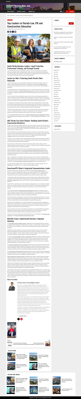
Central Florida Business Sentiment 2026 (57, 390)
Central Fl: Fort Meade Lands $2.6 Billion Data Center (33, 357)
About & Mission (10, 11)
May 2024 (56, 108)
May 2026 (56, 74)
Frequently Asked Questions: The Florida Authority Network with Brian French (34, 390)
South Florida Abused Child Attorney (38, 116)
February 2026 (57, 80)
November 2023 (57, 116)
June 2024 (56, 106)
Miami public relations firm (12, 180)
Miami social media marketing (25, 190)
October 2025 (56, 88)
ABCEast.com (10, 165)
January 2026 (56, 82)
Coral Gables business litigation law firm (17, 223)
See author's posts (22, 316)
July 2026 (56, 72)
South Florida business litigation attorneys (16, 256)
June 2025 (56, 92)
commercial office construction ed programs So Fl (24, 161)
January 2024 (56, 112)
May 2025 (56, 94)
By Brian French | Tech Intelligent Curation (15, 29)
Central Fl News (57, 129)
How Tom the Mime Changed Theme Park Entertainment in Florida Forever (33, 366)
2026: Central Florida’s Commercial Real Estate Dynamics (11, 366)
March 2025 (56, 96)
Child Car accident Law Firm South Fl (21, 116)
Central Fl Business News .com (18, 5)
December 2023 (57, 114)
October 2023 (56, 118)
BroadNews (44, 397)
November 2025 (57, 86)
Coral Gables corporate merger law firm (17, 251)
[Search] (63, 11)
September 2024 (57, 102)
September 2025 (57, 90)
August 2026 (56, 70)
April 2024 (56, 110)
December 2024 (57, 98)
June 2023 (56, 120)
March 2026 (56, 78)
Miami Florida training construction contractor (26, 126)
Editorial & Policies (21, 11)
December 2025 (57, 84)
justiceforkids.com (43, 84)
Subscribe (72, 11)
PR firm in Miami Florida (39, 170)
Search (57, 20)
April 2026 (56, 76)
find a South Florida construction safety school (33, 150)
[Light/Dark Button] (61, 11)
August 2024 (56, 104)
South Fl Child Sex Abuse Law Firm (27, 91)
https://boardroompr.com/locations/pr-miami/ (24, 215)
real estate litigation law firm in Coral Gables (22, 236)
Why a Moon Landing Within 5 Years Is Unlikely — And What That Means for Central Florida (11, 357)
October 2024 (56, 100)
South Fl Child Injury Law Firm (33, 114)
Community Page (31, 11)
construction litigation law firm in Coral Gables (18, 244)
